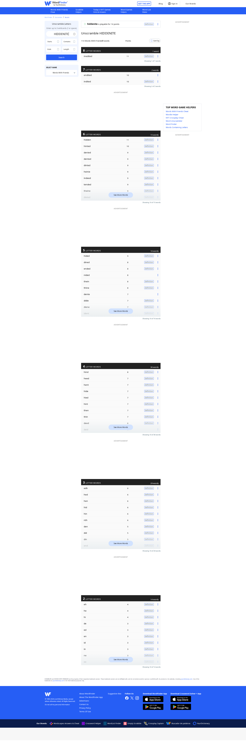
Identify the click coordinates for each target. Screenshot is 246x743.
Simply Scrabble (134, 723)
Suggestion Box (114, 693)
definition (149, 24)
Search (61, 57)
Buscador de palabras (181, 723)
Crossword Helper (93, 723)
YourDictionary (203, 723)
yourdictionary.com (186, 679)
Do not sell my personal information (57, 705)
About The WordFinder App (91, 697)
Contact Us (84, 704)
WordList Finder (114, 723)
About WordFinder (87, 693)
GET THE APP (144, 3)
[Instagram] (137, 698)
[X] (132, 698)
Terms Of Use (85, 711)
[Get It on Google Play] (153, 707)
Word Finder (48, 17)
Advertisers (84, 701)
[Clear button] (74, 34)
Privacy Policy (85, 708)
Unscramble (58, 17)
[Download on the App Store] (153, 699)
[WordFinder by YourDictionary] (56, 3)
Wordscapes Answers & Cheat (66, 723)
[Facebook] (127, 698)
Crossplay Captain (156, 723)
